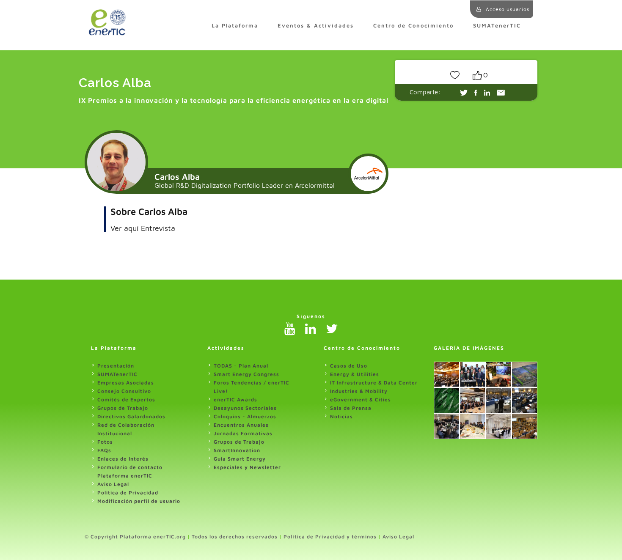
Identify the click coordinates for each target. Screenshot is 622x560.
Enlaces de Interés (123, 459)
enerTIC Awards (235, 399)
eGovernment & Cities (360, 399)
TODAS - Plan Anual (241, 365)
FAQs (104, 450)
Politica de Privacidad (127, 492)
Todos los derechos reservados (235, 536)
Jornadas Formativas (243, 433)
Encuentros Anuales (241, 425)
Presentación (115, 365)
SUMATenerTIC (497, 25)
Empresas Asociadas (125, 382)
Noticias (341, 416)
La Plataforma (235, 25)
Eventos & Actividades (316, 25)
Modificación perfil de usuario (138, 501)
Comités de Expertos (126, 399)
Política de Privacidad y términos (330, 536)
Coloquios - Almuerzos (245, 416)
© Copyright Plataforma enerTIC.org (135, 536)
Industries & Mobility (359, 391)
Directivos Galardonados (131, 416)
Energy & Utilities (354, 374)
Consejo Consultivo (124, 391)
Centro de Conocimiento (413, 25)
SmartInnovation (237, 450)
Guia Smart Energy (240, 459)
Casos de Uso (348, 365)
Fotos (105, 442)
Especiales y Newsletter (247, 467)
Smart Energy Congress (246, 374)
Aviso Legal (113, 484)
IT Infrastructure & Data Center (374, 382)
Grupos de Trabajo (122, 408)
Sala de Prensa (351, 408)
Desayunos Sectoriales (245, 408)
